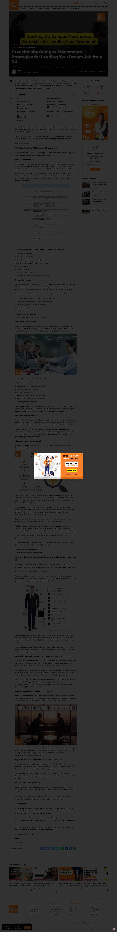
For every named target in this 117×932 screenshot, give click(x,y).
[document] (58, 466)
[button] (81, 454)
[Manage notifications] (113, 929)
